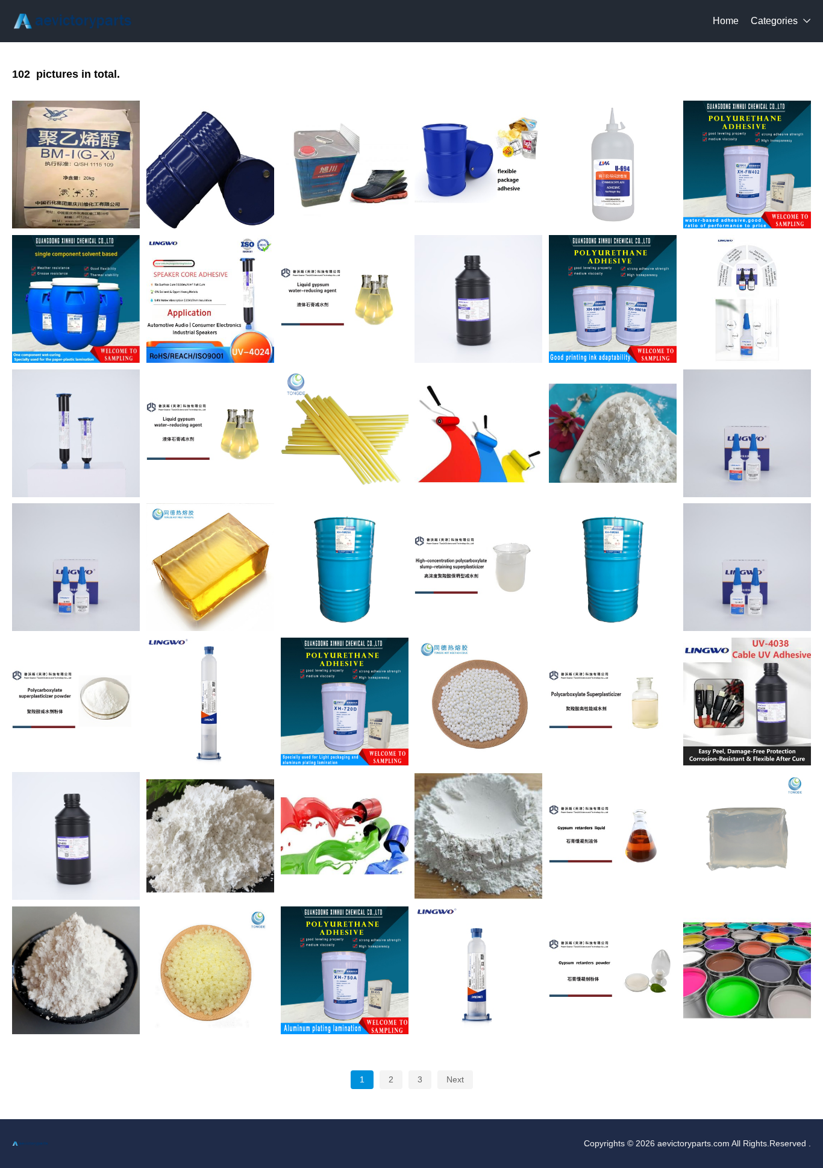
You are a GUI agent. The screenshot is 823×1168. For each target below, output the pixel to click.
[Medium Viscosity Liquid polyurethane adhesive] (210, 701)
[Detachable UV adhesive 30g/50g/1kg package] (747, 701)
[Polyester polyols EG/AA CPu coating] (747, 970)
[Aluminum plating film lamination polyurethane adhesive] (344, 970)
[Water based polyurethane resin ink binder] (613, 567)
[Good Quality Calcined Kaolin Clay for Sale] (210, 836)
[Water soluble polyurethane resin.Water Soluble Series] (344, 567)
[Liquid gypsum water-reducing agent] (210, 433)
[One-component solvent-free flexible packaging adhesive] (478, 164)
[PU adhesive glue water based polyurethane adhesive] (747, 164)
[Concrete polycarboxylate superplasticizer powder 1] (76, 701)
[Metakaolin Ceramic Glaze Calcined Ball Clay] (344, 836)
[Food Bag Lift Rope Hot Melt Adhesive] (210, 970)
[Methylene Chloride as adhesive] (210, 164)
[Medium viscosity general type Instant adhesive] (747, 433)
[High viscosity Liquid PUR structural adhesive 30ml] (478, 970)
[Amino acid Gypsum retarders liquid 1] (613, 836)
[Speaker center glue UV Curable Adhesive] (210, 299)
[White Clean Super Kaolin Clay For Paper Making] (613, 433)
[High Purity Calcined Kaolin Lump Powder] (478, 836)
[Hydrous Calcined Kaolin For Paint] (76, 970)
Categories (774, 21)
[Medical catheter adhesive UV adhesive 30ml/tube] (76, 433)
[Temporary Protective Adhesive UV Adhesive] (478, 299)
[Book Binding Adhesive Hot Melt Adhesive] (478, 701)
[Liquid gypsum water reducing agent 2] (344, 299)
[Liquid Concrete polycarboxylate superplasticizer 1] (613, 701)
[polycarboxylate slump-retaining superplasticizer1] (478, 567)
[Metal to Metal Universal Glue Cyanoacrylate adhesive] (613, 164)
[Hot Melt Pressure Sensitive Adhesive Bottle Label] (747, 836)
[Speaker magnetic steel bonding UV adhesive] (76, 836)
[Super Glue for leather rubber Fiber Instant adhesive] (747, 567)
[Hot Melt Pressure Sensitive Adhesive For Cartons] (210, 567)
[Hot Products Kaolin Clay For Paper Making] (478, 433)
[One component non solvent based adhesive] (76, 299)
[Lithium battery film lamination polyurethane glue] (344, 701)
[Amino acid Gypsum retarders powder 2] (613, 970)
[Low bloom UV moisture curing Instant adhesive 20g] (747, 299)
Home (726, 21)
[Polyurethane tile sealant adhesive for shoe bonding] (344, 164)
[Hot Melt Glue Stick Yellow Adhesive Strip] (344, 433)
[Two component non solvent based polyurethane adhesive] (613, 299)
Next (455, 1079)
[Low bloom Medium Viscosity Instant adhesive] (76, 567)
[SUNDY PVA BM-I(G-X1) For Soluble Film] (76, 164)
